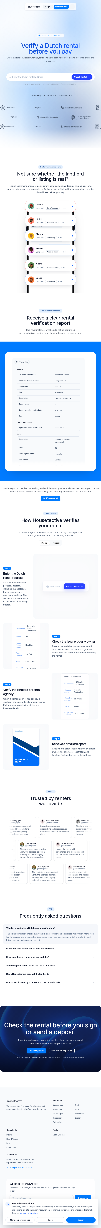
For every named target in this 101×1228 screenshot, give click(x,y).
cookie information (29, 1213)
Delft (77, 1105)
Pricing (9, 1135)
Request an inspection (61, 1051)
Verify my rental (50, 498)
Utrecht (78, 1109)
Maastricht (79, 1114)
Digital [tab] (44, 543)
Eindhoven (57, 1109)
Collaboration (12, 1147)
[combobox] (41, 77)
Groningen (57, 1118)
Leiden (78, 1118)
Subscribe (83, 1198)
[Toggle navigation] (72, 6)
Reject (50, 1220)
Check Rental (80, 77)
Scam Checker (59, 1135)
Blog (8, 1143)
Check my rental (36, 1051)
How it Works (12, 1139)
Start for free (61, 7)
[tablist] (50, 543)
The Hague (58, 1114)
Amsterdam (58, 1105)
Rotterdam (57, 1122)
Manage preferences (20, 1220)
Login (47, 7)
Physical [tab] (56, 543)
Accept (81, 1220)
